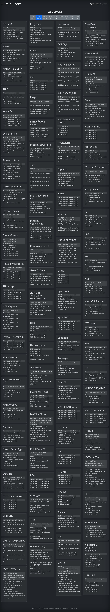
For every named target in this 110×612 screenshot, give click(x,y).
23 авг (39, 17)
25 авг (50, 17)
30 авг (77, 17)
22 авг (32, 17)
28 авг (66, 17)
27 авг (61, 17)
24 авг (45, 17)
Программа (94, 4)
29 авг (71, 17)
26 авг (55, 17)
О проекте (103, 4)
